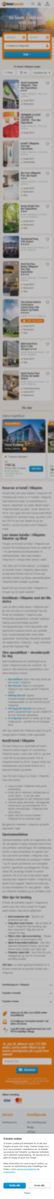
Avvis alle (39, 1185)
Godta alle (14, 1185)
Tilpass (27, 1193)
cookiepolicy (9, 1172)
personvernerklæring (26, 1169)
